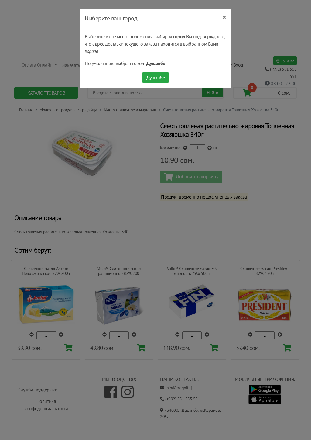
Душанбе (155, 77)
